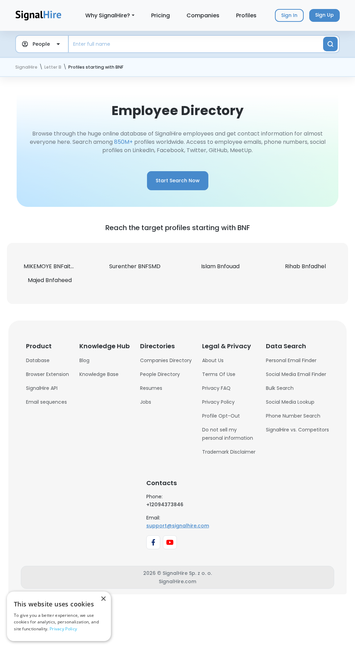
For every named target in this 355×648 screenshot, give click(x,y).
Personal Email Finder (291, 360)
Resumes (151, 388)
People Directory (160, 374)
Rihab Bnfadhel (305, 266)
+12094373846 (164, 504)
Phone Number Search (293, 415)
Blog (84, 360)
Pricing (160, 15)
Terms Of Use (218, 374)
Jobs (145, 402)
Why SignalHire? (107, 15)
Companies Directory (166, 360)
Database (38, 360)
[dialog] (59, 616)
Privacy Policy (218, 402)
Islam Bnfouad (220, 266)
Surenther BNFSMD (135, 266)
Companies (203, 15)
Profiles (246, 15)
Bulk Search (280, 388)
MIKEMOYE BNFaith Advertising (65, 266)
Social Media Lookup (290, 402)
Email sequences (46, 402)
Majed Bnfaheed (50, 280)
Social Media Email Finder (296, 374)
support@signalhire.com (177, 525)
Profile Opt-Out (221, 415)
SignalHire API (42, 388)
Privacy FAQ (216, 388)
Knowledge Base (99, 374)
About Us (213, 360)
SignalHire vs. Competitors (297, 429)
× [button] (103, 599)
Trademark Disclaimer (229, 451)
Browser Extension (47, 374)
